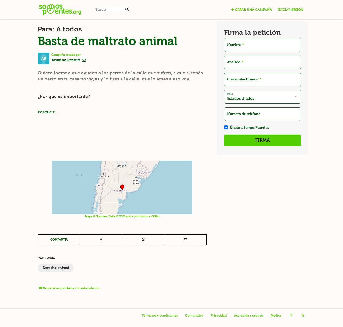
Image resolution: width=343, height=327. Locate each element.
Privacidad (219, 315)
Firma (262, 140)
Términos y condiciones (160, 315)
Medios (276, 315)
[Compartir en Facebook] (101, 239)
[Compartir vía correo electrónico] (185, 239)
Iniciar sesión (290, 10)
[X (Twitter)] (303, 315)
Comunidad (194, 315)
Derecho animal (56, 268)
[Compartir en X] (143, 239)
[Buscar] (127, 9)
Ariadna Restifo (66, 60)
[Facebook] (291, 315)
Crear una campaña (253, 10)
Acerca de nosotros (248, 315)
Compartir (59, 239)
